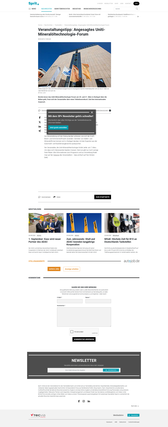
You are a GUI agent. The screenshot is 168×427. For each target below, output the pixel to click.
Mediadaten (118, 415)
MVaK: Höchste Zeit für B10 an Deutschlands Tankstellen (120, 240)
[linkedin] (89, 401)
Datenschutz (122, 422)
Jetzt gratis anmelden (58, 127)
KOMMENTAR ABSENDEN (84, 339)
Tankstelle (58, 25)
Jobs (121, 3)
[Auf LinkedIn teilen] (40, 126)
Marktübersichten (62, 9)
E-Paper (100, 3)
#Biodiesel (116, 235)
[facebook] (79, 401)
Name (87, 297)
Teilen (58, 197)
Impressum (109, 422)
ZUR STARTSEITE (102, 197)
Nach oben (134, 406)
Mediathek (77, 9)
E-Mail (59, 297)
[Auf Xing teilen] (40, 131)
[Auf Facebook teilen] (39, 117)
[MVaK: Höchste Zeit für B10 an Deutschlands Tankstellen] (121, 223)
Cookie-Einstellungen (133, 422)
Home (40, 25)
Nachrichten (46, 9)
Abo (136, 3)
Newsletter (108, 3)
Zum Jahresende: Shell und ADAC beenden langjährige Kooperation (80, 242)
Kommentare (46, 110)
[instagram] (84, 401)
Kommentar (60, 305)
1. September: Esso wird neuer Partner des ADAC (45, 240)
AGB (116, 422)
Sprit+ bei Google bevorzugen (98, 110)
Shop (116, 3)
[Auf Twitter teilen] (40, 122)
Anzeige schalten (71, 269)
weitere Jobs (54, 269)
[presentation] (137, 16)
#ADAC (39, 235)
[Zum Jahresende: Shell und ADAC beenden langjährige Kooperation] (84, 223)
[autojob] (131, 261)
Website (56, 155)
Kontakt (128, 3)
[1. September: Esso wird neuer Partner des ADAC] (46, 223)
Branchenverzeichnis (92, 9)
